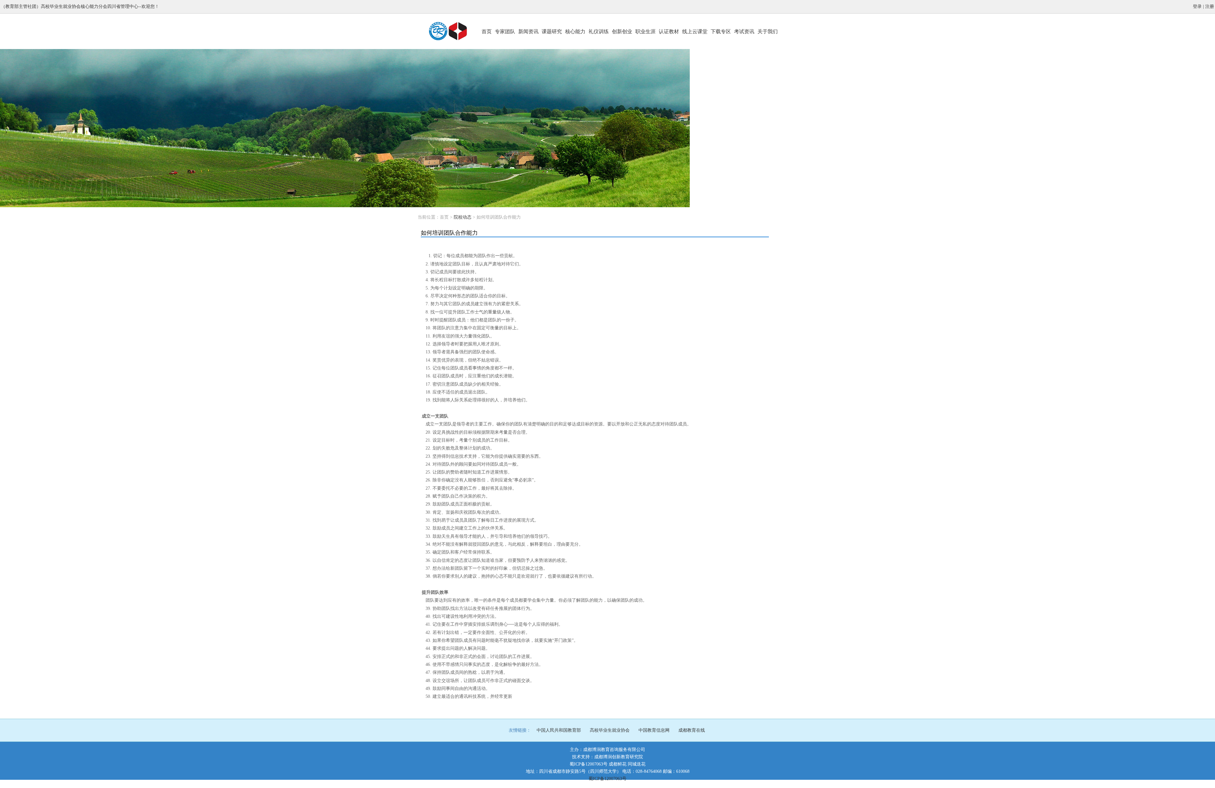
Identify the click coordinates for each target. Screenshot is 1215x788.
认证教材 (669, 31)
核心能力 (575, 31)
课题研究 (552, 31)
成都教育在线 (691, 730)
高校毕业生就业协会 (610, 730)
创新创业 (622, 31)
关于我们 (767, 31)
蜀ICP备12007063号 (589, 764)
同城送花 (636, 764)
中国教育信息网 (654, 730)
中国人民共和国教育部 (559, 730)
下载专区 (721, 31)
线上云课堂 (694, 31)
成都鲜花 (617, 764)
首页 (487, 31)
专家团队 (505, 31)
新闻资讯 (528, 31)
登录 (1197, 6)
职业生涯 (645, 31)
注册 (1209, 6)
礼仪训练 (599, 31)
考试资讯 (744, 31)
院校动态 (462, 217)
